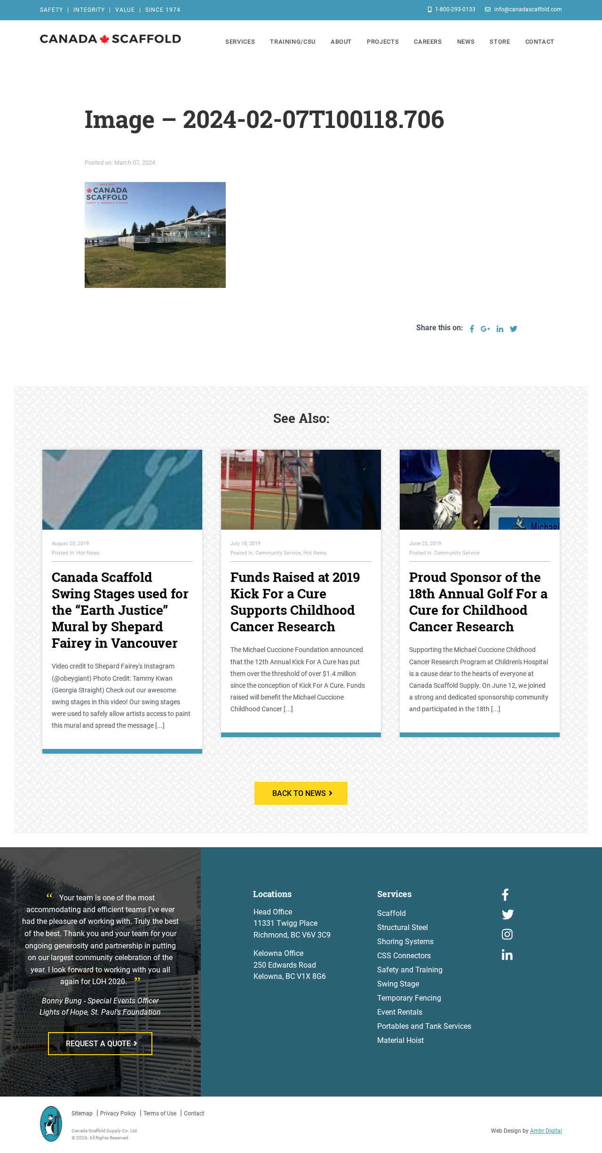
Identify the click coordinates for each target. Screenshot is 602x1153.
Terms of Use (159, 1113)
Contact (194, 1113)
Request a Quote (98, 1043)
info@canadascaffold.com (527, 9)
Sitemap (82, 1113)
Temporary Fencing (409, 998)
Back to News (299, 793)
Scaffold (391, 913)
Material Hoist (400, 1040)
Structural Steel (402, 927)
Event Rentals (399, 1012)
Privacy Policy (118, 1113)
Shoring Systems (405, 941)
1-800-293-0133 (454, 9)
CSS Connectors (404, 955)
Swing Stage (398, 983)
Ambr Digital (546, 1131)
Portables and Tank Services (424, 1026)
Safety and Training (410, 969)
